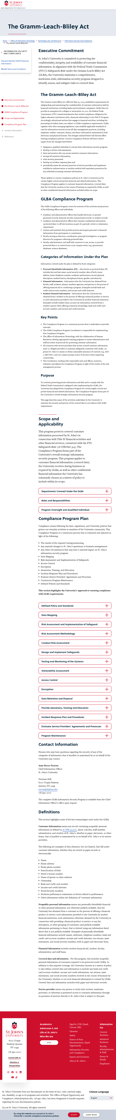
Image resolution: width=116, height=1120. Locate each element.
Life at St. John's (48, 1032)
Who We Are (46, 1036)
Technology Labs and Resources (49, 40)
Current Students (104, 1033)
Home (5, 40)
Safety (72, 1035)
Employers (105, 1063)
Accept (74, 1115)
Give (49, 1042)
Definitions (9, 136)
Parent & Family (104, 1058)
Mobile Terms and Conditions (13, 69)
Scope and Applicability (14, 118)
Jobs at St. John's (78, 1060)
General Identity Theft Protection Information (15, 62)
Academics (46, 1024)
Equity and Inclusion (79, 1056)
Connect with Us (14, 1058)
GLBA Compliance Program (16, 112)
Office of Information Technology (23, 40)
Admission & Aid (49, 1028)
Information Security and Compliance (78, 40)
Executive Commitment (14, 100)
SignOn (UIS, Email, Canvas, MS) (79, 1026)
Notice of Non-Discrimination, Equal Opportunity (80, 1042)
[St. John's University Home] (14, 1029)
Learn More (91, 1115)
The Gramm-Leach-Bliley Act (17, 106)
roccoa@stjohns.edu (48, 789)
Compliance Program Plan (16, 124)
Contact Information (13, 130)
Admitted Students (104, 1041)
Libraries (74, 1031)
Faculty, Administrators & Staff (107, 1049)
